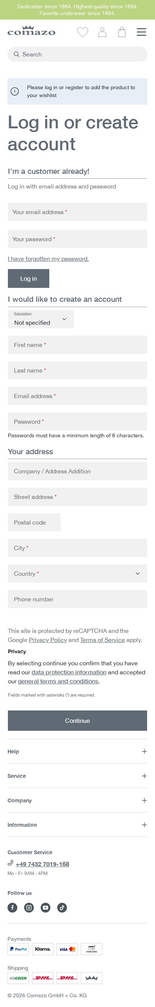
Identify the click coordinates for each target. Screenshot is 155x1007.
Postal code (30, 522)
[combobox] (81, 54)
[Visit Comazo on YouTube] (45, 908)
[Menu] (141, 32)
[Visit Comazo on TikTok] (62, 908)
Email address (35, 395)
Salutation (23, 314)
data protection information (69, 671)
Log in (28, 278)
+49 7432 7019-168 (42, 863)
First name (30, 344)
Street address (35, 496)
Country (26, 573)
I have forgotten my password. (48, 258)
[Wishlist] (83, 32)
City (21, 548)
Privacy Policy (48, 639)
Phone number (33, 599)
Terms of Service (102, 639)
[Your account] (102, 32)
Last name (30, 370)
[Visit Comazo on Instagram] (29, 908)
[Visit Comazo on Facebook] (12, 908)
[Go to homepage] (31, 30)
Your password (33, 239)
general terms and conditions (58, 681)
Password (29, 421)
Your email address (39, 211)
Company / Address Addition (52, 471)
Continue (77, 720)
